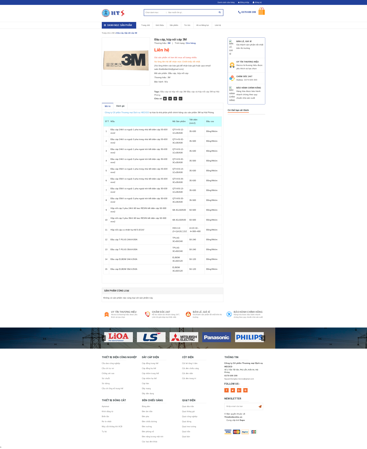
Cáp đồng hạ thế (149, 368)
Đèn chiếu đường (149, 421)
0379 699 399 (248, 12)
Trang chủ (145, 25)
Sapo (242, 420)
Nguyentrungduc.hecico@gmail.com (239, 379)
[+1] (180, 98)
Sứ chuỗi (106, 378)
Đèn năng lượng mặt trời (152, 437)
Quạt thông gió (188, 411)
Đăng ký (258, 2)
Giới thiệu (160, 25)
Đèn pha (145, 416)
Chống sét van (108, 373)
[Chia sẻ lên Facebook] (165, 98)
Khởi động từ (107, 411)
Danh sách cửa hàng (226, 2)
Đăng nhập (244, 2)
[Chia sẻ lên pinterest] (175, 98)
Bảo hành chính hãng (248, 312)
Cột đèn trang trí (189, 378)
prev (104, 338)
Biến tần (105, 416)
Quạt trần (186, 431)
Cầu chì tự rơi (108, 368)
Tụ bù (104, 431)
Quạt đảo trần (188, 406)
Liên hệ (218, 25)
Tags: (157, 91)
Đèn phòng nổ (148, 431)
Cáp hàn (145, 383)
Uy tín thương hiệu (124, 312)
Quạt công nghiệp (189, 416)
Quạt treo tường (189, 426)
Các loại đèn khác (149, 442)
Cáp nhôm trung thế (150, 373)
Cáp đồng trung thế (150, 363)
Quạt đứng (186, 421)
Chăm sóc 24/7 (161, 312)
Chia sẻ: (158, 98)
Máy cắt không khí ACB (112, 426)
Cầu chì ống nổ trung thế (112, 388)
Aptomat (105, 406)
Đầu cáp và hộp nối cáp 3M (173, 91)
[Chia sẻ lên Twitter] (170, 98)
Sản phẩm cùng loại (116, 290)
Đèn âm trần (147, 411)
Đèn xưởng (147, 426)
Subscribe (260, 406)
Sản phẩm (174, 25)
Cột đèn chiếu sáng (190, 368)
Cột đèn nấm (187, 373)
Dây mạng (146, 388)
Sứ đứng (106, 383)
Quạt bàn (186, 437)
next (263, 338)
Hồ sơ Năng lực (202, 25)
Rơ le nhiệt (106, 421)
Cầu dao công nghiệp (111, 363)
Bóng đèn (146, 406)
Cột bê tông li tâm (190, 363)
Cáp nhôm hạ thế (149, 378)
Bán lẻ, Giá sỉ (201, 312)
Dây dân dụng (148, 393)
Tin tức (187, 25)
